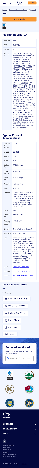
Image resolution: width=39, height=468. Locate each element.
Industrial (16, 276)
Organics (16, 277)
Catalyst (27, 271)
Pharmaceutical (27, 276)
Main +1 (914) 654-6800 (9, 454)
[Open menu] (4, 3)
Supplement (18, 271)
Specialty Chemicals (21, 267)
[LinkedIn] (4, 441)
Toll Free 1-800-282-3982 (9, 456)
